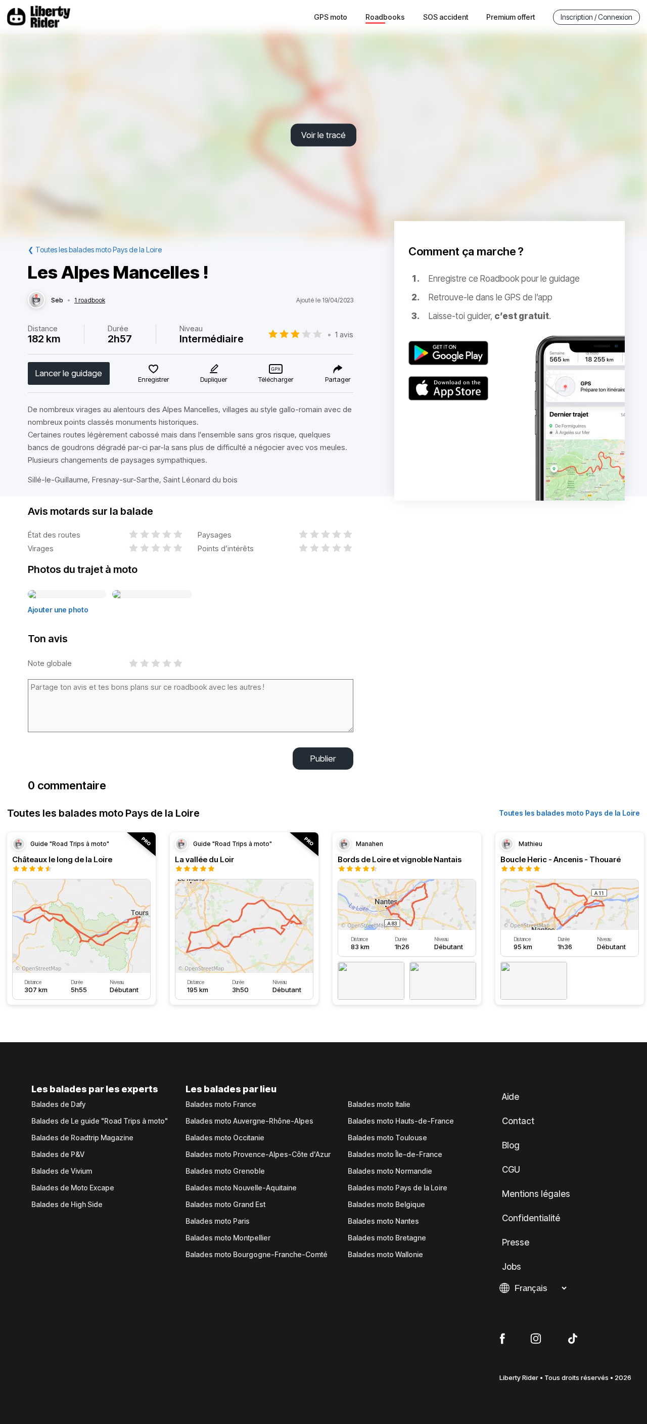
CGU (511, 1170)
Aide (510, 1097)
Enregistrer (153, 379)
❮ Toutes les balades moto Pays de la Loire (95, 249)
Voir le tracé (323, 135)
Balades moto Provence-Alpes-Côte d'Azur (258, 1154)
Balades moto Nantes (383, 1221)
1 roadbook (89, 300)
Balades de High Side (67, 1204)
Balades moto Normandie (390, 1171)
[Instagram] (535, 1339)
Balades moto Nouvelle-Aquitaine (241, 1187)
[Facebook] (502, 1339)
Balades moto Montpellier (228, 1237)
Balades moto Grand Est (225, 1204)
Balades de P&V (57, 1154)
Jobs (511, 1267)
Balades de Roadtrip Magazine (82, 1137)
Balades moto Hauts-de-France (401, 1121)
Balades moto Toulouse (387, 1137)
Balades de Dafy (58, 1104)
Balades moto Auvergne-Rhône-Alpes (249, 1121)
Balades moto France (221, 1104)
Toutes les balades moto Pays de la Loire (569, 813)
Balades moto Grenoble (225, 1171)
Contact (518, 1121)
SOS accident (445, 17)
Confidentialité (531, 1218)
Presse (515, 1242)
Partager (337, 379)
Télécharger (275, 379)
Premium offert (510, 17)
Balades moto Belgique (386, 1204)
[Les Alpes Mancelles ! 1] (67, 594)
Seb (57, 300)
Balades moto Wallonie (385, 1254)
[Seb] (36, 300)
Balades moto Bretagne (387, 1237)
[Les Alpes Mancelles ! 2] (152, 594)
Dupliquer (213, 379)
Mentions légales (536, 1194)
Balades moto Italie (379, 1104)
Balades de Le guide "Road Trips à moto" (99, 1121)
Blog (511, 1145)
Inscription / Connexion (596, 17)
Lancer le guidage (68, 373)
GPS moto (330, 17)
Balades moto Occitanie (225, 1137)
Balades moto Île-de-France (395, 1154)
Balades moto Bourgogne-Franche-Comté (257, 1254)
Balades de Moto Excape (72, 1187)
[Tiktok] (572, 1339)
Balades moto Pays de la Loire (397, 1187)
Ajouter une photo (58, 609)
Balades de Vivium (61, 1171)
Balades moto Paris (218, 1221)
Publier (323, 758)
